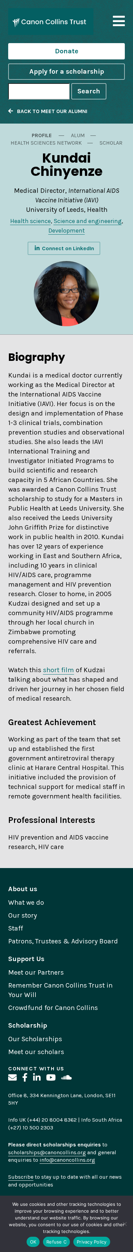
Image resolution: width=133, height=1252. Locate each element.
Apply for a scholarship (66, 71)
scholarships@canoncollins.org (47, 1152)
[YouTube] (51, 1078)
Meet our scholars (36, 1052)
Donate (66, 51)
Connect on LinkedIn (67, 248)
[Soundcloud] (66, 1078)
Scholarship (27, 1025)
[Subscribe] (12, 1078)
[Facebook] (25, 1078)
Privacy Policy (92, 1242)
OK (33, 1242)
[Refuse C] (124, 1223)
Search (88, 91)
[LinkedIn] (37, 1078)
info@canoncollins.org (67, 1160)
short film (58, 670)
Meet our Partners (36, 972)
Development (66, 230)
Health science (30, 221)
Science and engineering (88, 221)
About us (22, 889)
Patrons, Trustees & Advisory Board (63, 941)
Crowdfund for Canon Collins (53, 1008)
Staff (15, 928)
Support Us (26, 959)
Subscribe (20, 1177)
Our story (22, 915)
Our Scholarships (35, 1039)
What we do (26, 902)
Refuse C (56, 1242)
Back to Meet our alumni (50, 111)
